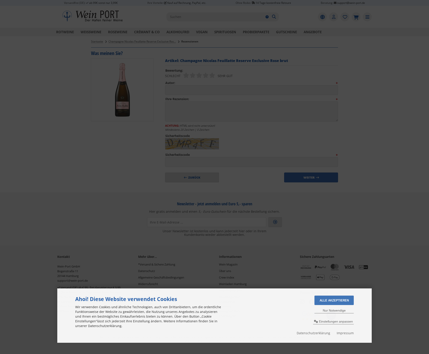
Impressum (345, 333)
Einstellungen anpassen (335, 321)
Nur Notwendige (334, 310)
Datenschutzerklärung (313, 333)
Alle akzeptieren (334, 300)
